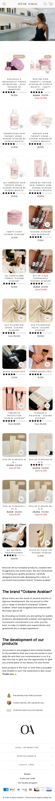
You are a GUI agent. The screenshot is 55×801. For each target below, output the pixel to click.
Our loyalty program (27, 783)
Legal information (26, 747)
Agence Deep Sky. (44, 797)
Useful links (26, 765)
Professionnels (26, 756)
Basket (27, 774)
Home (27, 19)
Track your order (27, 778)
